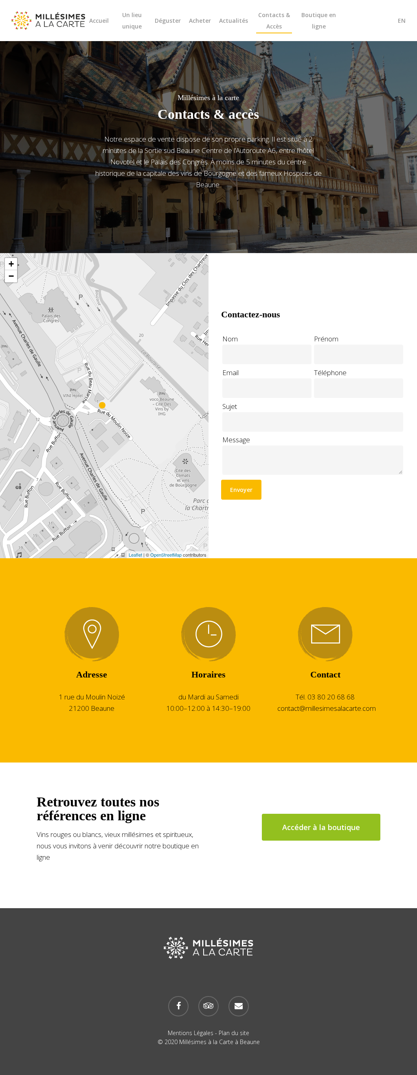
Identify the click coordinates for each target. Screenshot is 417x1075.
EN (402, 20)
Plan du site (234, 1033)
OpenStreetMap (166, 554)
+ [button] (11, 264)
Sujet (229, 406)
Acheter (200, 20)
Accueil (99, 20)
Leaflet (135, 554)
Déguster (168, 20)
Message (236, 439)
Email (230, 372)
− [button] (11, 276)
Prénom (326, 338)
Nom (230, 338)
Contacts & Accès (274, 20)
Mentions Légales (190, 1033)
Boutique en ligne (318, 20)
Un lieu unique (132, 20)
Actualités (233, 20)
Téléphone (330, 372)
